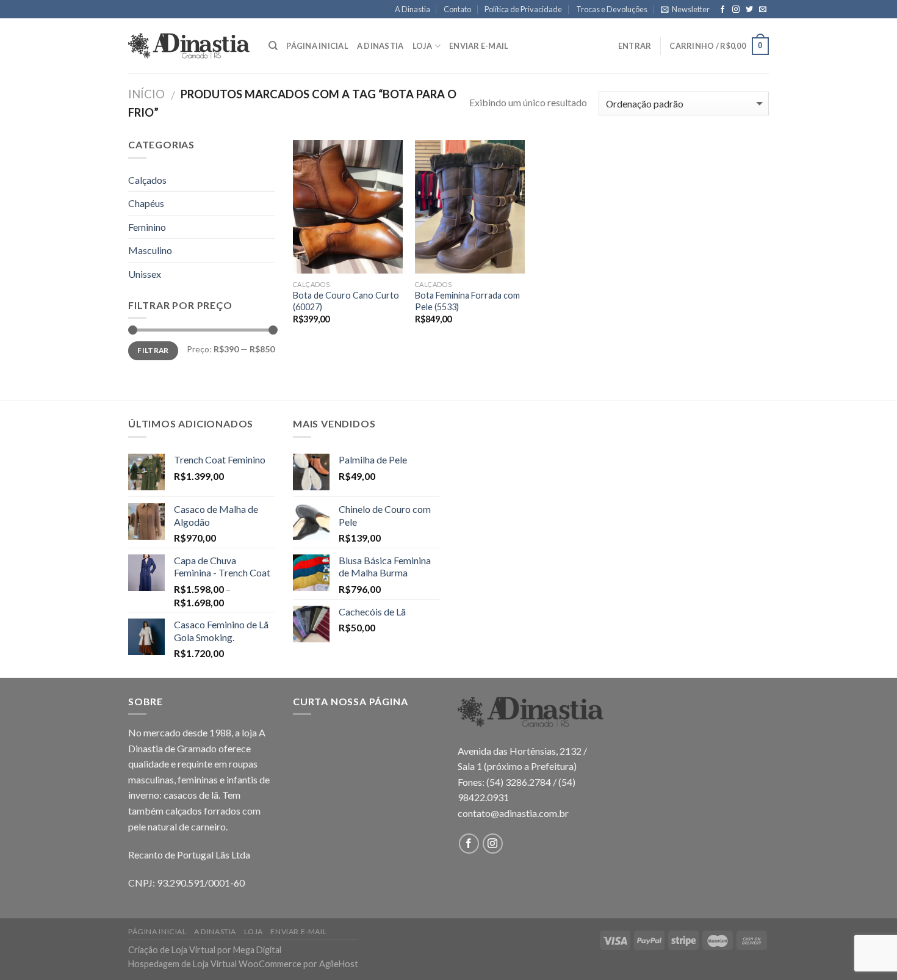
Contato (457, 9)
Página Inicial (317, 46)
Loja (422, 46)
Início (146, 94)
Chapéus (146, 203)
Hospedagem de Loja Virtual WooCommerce (214, 964)
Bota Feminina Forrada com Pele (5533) (467, 301)
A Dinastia (412, 9)
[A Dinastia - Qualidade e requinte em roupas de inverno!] (189, 46)
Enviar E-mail (478, 46)
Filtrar (153, 350)
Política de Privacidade (523, 9)
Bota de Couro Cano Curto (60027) (346, 301)
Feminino (147, 227)
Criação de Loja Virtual (171, 950)
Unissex (144, 274)
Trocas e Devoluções (611, 9)
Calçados (147, 180)
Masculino (150, 250)
